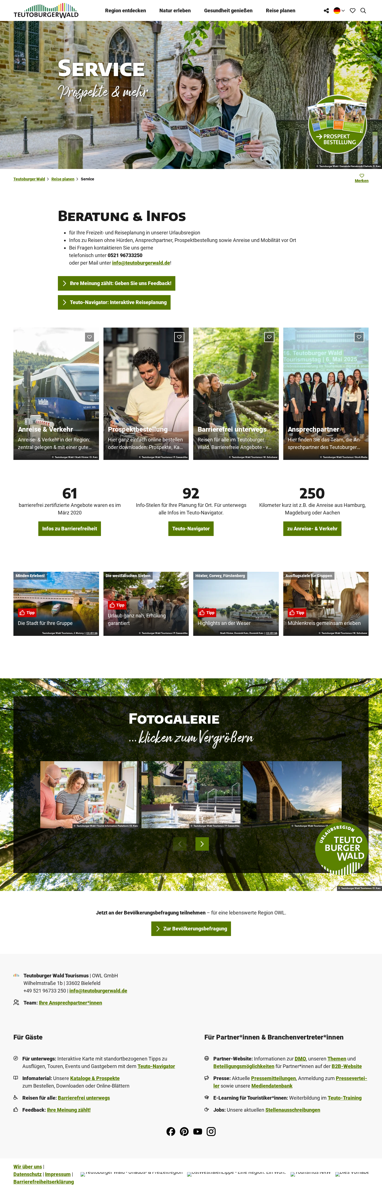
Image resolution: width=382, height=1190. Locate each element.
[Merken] (89, 337)
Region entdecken (125, 10)
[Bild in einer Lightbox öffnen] (89, 795)
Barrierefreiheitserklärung (43, 1182)
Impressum (58, 1174)
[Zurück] (180, 844)
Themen (336, 1059)
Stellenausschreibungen (292, 1110)
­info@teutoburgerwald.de (98, 991)
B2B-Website (347, 1066)
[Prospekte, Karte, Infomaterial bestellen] (337, 124)
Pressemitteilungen (273, 1078)
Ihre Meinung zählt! (69, 1110)
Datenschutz (27, 1174)
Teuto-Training (345, 1098)
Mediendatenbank (272, 1086)
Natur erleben (175, 10)
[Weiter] (202, 844)
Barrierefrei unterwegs (84, 1098)
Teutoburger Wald (29, 179)
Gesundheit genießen (228, 10)
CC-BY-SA (92, 633)
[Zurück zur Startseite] (46, 10)
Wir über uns (27, 1167)
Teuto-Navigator (156, 1066)
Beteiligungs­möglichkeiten (243, 1066)
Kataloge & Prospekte (95, 1078)
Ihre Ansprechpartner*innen (70, 1003)
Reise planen (280, 10)
